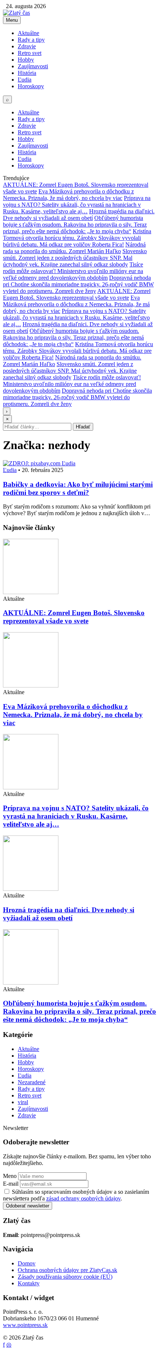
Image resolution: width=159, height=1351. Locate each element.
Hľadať (83, 427)
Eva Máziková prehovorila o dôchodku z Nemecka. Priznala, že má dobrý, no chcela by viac (68, 194)
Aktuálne (28, 33)
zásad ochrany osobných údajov (83, 1198)
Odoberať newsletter (27, 1206)
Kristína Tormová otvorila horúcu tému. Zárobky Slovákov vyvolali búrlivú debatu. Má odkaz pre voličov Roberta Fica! (77, 238)
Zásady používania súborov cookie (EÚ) (65, 1277)
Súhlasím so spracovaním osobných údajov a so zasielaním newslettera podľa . (76, 1195)
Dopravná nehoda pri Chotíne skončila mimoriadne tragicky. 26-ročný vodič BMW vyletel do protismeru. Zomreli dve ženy (78, 284)
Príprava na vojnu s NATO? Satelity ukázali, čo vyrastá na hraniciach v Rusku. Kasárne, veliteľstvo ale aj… (76, 204)
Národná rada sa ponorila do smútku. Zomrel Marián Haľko (74, 247)
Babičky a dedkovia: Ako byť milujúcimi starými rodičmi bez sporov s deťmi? (78, 488)
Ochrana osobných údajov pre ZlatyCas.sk (67, 1270)
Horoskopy (31, 86)
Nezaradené (31, 1082)
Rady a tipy (31, 40)
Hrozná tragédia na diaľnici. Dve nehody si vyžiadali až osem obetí (79, 214)
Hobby (26, 59)
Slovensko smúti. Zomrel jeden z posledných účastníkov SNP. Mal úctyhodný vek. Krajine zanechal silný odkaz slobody (75, 258)
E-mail (10, 1184)
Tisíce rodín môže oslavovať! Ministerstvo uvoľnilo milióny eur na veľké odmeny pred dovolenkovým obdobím (73, 271)
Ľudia (24, 79)
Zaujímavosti (33, 66)
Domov (26, 1263)
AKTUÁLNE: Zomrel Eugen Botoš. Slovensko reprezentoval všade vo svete (76, 294)
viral (23, 1102)
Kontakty (29, 1283)
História (27, 73)
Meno (10, 1176)
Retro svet (29, 53)
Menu (12, 20)
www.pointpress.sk (25, 1325)
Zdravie (27, 46)
